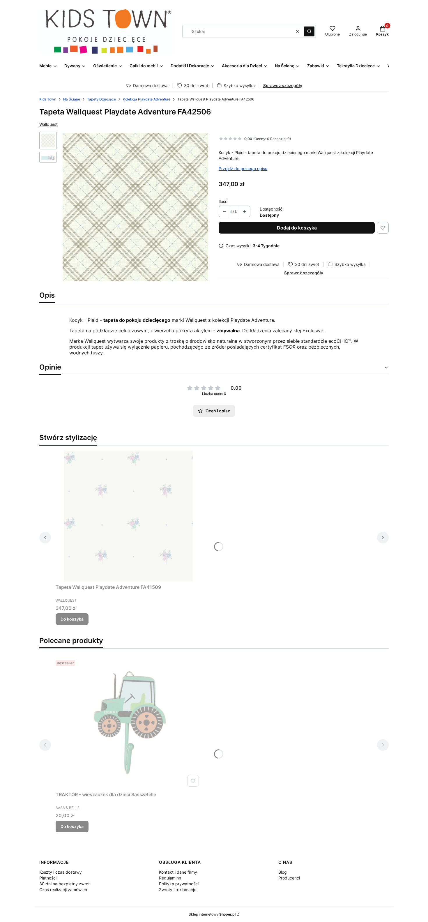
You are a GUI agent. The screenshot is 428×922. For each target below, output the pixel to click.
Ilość (223, 201)
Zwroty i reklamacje (177, 889)
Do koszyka (72, 619)
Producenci (289, 877)
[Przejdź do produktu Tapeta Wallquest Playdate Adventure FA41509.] (128, 516)
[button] (309, 31)
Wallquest (48, 124)
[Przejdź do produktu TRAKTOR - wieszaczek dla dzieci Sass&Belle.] (128, 723)
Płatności (47, 877)
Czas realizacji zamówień (63, 889)
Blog (282, 872)
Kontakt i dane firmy (178, 872)
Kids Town (47, 99)
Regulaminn (170, 877)
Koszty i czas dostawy (60, 872)
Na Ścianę (71, 99)
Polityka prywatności (179, 883)
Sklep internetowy (212, 914)
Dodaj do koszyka (297, 228)
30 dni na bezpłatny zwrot (64, 883)
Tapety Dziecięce (101, 99)
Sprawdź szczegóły (282, 85)
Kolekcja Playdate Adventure (146, 99)
